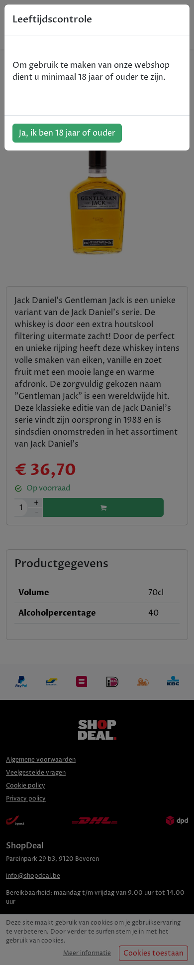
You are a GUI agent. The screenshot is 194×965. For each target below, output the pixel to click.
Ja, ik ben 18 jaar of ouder (67, 133)
